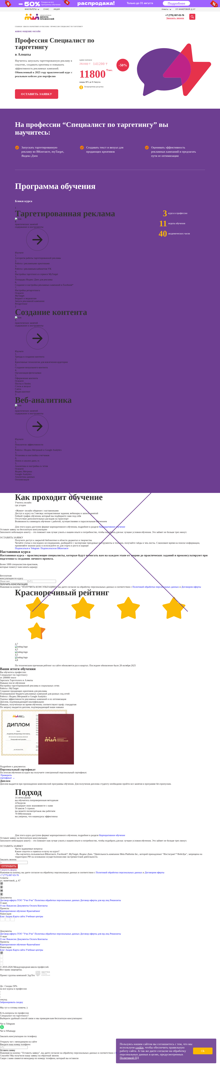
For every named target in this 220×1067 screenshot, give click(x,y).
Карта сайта (19, 916)
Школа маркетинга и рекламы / (36, 26)
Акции (57, 9)
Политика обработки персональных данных (57, 900)
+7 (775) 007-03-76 (174, 15)
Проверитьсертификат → (7, 776)
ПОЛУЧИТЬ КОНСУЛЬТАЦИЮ (14, 584)
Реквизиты (115, 900)
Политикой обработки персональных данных (155, 587)
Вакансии (11, 905)
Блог (2, 916)
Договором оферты (191, 587)
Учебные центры (34, 916)
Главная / (19, 26)
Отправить (8, 866)
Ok (203, 1051)
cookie (139, 1047)
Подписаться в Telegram (27, 548)
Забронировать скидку (11, 1002)
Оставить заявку (36, 94)
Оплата (33, 905)
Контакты (43, 905)
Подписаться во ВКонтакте (55, 548)
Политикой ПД (129, 1057)
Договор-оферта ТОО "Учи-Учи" (17, 900)
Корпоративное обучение (112, 527)
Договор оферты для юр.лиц (94, 900)
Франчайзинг (33, 911)
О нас (46, 9)
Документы (23, 905)
